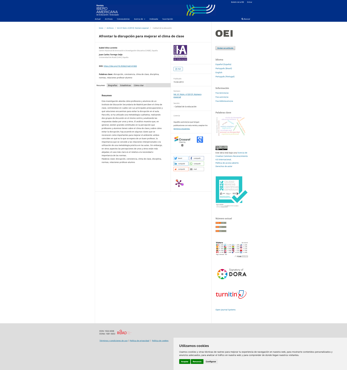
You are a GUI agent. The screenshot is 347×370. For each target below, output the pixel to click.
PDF (179, 69)
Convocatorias (123, 19)
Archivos (109, 19)
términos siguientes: (182, 128)
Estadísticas (125, 85)
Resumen (101, 85)
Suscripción (167, 19)
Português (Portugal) (225, 76)
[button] (181, 158)
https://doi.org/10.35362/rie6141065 (120, 66)
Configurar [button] (211, 361)
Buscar (246, 19)
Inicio (101, 28)
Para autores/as (222, 97)
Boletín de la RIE (237, 2)
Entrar (249, 2)
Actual (98, 19)
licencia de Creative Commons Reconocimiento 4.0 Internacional (232, 156)
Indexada (154, 19)
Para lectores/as (222, 93)
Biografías (112, 85)
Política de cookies (160, 340)
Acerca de (139, 19)
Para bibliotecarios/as (224, 101)
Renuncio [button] (197, 361)
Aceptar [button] (184, 361)
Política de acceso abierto (227, 163)
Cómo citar (139, 85)
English (219, 72)
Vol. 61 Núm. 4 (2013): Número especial (133, 28)
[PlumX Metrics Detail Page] (179, 183)
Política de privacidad (139, 340)
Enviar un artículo (225, 48)
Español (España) (223, 64)
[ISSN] (124, 333)
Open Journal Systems (226, 309)
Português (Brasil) (224, 68)
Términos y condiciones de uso (113, 340)
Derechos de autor (224, 166)
